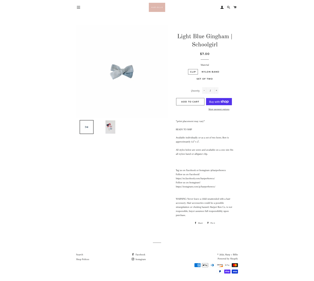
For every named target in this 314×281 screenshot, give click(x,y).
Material (205, 64)
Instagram (140, 259)
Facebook (140, 254)
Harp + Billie (231, 254)
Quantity (195, 90)
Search (79, 254)
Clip (193, 71)
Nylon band (210, 71)
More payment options (219, 109)
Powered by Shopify (228, 258)
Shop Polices (82, 259)
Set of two (205, 78)
